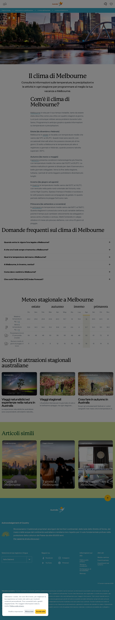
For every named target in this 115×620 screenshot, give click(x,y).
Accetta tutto (40, 611)
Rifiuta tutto (29, 611)
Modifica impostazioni (15, 611)
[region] (25, 604)
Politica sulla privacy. (17, 606)
